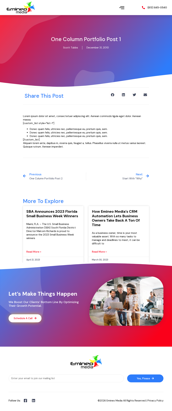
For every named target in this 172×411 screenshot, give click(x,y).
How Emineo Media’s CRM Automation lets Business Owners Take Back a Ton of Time (116, 218)
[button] (122, 7)
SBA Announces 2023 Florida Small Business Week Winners (52, 213)
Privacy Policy (155, 400)
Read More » (33, 251)
